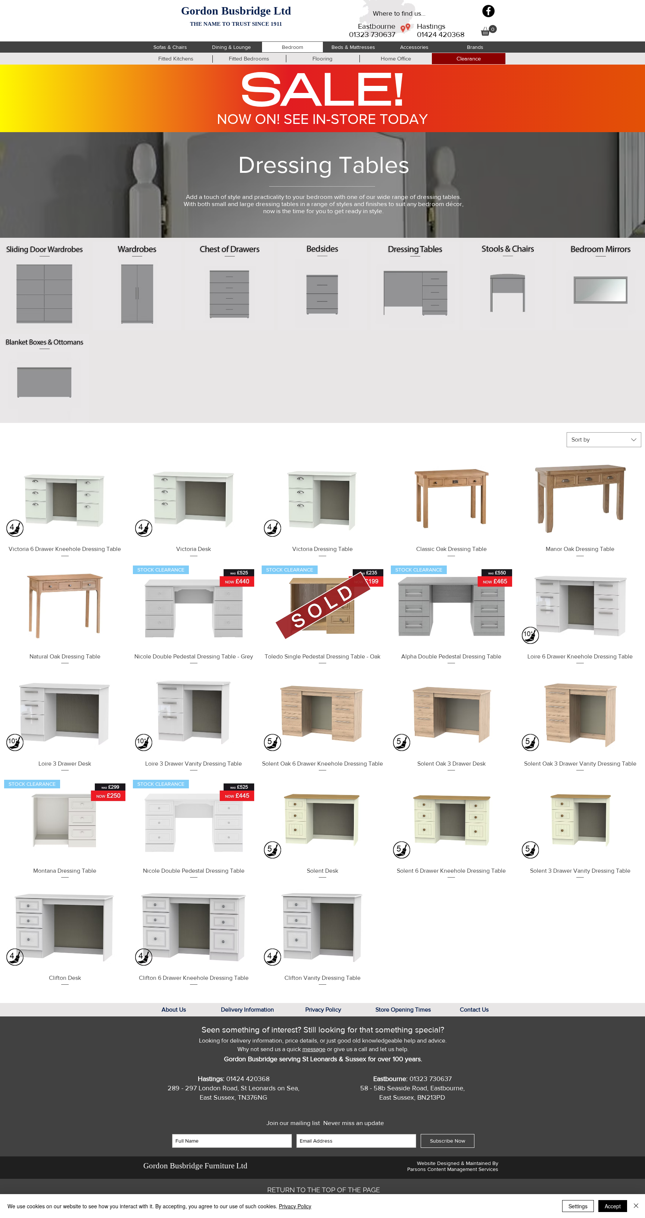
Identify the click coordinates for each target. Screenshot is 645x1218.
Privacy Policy (295, 1206)
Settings (578, 1206)
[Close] (636, 1206)
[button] (489, 30)
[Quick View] (64, 498)
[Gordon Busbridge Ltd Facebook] (488, 11)
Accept (613, 1206)
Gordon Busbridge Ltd (236, 10)
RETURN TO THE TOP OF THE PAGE (323, 1190)
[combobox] (604, 439)
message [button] (313, 1049)
